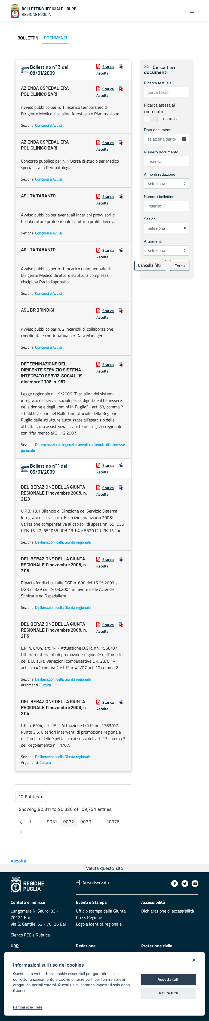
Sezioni (150, 219)
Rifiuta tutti (168, 993)
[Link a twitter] (185, 883)
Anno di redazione (159, 174)
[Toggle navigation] (192, 12)
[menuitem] (28, 37)
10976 (115, 823)
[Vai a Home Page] (15, 11)
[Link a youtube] (195, 883)
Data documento (158, 130)
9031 (53, 823)
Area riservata (95, 882)
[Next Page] (20, 832)
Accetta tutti (168, 979)
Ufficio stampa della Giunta (101, 911)
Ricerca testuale (158, 83)
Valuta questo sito (104, 868)
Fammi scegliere (27, 1007)
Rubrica (43, 935)
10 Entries (33, 798)
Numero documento (161, 152)
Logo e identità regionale (99, 924)
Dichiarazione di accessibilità (167, 911)
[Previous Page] (20, 822)
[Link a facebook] (174, 883)
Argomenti (153, 241)
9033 (87, 823)
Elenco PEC (21, 935)
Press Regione (89, 917)
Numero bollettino (159, 196)
